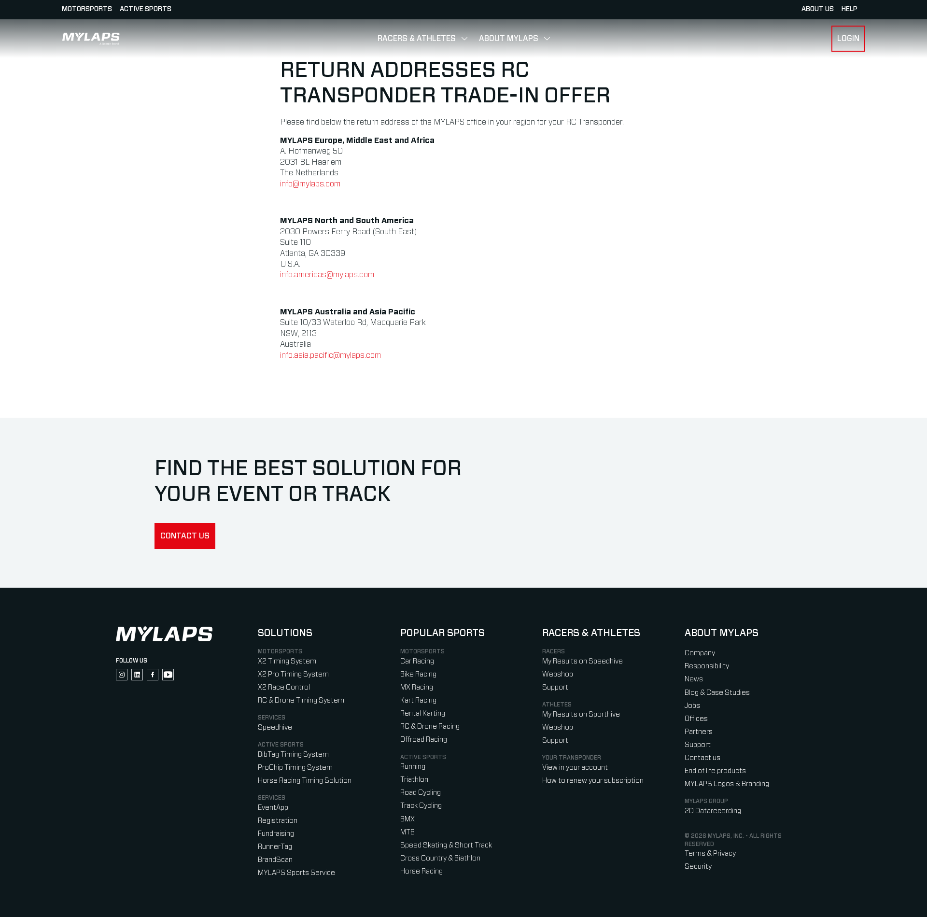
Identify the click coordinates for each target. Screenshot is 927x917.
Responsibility (707, 666)
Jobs (692, 705)
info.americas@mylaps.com (327, 275)
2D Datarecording (713, 811)
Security (698, 866)
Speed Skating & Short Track (446, 845)
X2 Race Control (284, 687)
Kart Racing (418, 700)
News (694, 679)
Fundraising (276, 833)
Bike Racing (418, 674)
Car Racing (417, 661)
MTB (407, 832)
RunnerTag (275, 846)
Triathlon (414, 779)
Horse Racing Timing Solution (304, 780)
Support (555, 687)
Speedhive (275, 727)
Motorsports (87, 9)
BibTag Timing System (293, 754)
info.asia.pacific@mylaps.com (330, 355)
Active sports (145, 9)
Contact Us (185, 536)
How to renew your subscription (593, 780)
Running (412, 766)
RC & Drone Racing (430, 726)
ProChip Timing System (295, 767)
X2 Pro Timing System (293, 674)
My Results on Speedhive (582, 661)
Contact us (702, 758)
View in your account (575, 767)
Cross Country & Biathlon (440, 858)
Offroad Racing (423, 739)
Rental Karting (422, 713)
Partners (699, 731)
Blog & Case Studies (717, 692)
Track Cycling (421, 805)
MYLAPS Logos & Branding (727, 784)
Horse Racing (421, 871)
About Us (817, 9)
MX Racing (416, 687)
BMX (407, 819)
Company (700, 653)
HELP (849, 9)
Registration (277, 820)
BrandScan (275, 859)
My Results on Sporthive (581, 714)
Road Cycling (420, 792)
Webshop (557, 674)
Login (848, 38)
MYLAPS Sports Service (296, 872)
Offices (696, 718)
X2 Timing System (287, 661)
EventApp (273, 807)
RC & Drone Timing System (301, 700)
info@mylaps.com (310, 184)
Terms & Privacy (710, 853)
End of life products (715, 771)
